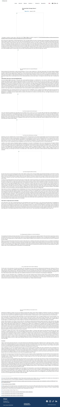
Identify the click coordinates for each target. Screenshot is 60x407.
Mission (25, 3)
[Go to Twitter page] (57, 3)
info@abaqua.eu (27, 404)
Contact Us (37, 3)
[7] (1, 393)
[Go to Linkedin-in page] (56, 3)
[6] (1, 391)
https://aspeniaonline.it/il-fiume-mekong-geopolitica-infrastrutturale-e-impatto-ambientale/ (17, 391)
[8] (1, 395)
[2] (1, 381)
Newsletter (43, 3)
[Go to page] (53, 401)
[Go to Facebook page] (53, 3)
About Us (20, 3)
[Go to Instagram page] (54, 3)
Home (16, 3)
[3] (1, 384)
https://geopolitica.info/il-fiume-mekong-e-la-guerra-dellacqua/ (12, 393)
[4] (1, 385)
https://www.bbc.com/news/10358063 (8, 384)
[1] (1, 378)
